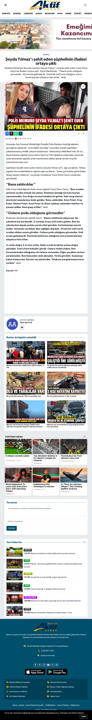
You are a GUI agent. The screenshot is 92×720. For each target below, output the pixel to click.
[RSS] (57, 665)
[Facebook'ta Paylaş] (7, 134)
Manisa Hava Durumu (58, 682)
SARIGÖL (6, 14)
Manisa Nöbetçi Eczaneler (19, 682)
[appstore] (35, 672)
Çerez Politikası (63, 705)
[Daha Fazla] (21, 134)
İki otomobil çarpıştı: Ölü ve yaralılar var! (23, 396)
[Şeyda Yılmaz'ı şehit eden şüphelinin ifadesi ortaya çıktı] (46, 106)
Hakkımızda (74, 705)
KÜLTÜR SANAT (30, 597)
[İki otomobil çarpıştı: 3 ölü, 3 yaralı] (66, 383)
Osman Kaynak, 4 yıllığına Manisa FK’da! (44, 589)
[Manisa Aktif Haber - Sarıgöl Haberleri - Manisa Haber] (45, 5)
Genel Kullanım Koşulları (35, 705)
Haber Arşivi (55, 696)
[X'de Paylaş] (11, 134)
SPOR (59, 14)
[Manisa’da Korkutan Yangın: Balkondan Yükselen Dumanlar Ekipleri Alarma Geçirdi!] (25, 412)
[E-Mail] (22, 328)
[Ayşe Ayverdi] (12, 324)
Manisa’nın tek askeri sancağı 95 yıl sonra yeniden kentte (52, 601)
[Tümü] (84, 542)
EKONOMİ (49, 14)
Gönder (11, 528)
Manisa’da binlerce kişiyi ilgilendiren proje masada (49, 553)
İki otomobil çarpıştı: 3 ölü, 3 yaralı (61, 396)
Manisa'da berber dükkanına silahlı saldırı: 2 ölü (48, 613)
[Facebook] (35, 665)
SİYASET (78, 14)
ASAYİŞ (38, 14)
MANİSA (17, 14)
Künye (15, 705)
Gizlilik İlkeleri (50, 705)
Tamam (83, 716)
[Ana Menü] (5, 5)
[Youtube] (48, 665)
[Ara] (85, 5)
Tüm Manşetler (56, 691)
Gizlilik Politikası (12, 717)
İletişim (21, 705)
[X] (40, 665)
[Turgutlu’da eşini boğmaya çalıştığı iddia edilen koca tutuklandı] (66, 353)
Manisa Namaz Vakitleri (19, 687)
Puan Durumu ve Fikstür (18, 691)
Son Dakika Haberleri (17, 696)
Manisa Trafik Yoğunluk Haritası (62, 687)
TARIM (68, 14)
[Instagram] (44, 665)
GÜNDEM (28, 14)
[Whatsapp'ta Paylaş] (16, 134)
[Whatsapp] (53, 665)
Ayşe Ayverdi (9, 138)
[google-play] (57, 672)
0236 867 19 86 (47, 651)
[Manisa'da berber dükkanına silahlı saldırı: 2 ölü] (25, 353)
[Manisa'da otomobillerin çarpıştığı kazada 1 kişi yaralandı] (66, 412)
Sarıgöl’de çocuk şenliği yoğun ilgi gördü (45, 577)
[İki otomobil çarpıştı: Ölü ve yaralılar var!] (25, 383)
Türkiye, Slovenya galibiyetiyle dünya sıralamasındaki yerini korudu (53, 565)
